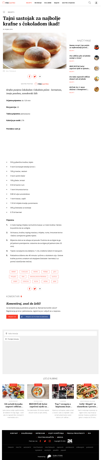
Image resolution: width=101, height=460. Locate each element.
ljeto (54, 272)
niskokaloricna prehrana (38, 276)
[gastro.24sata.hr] (8, 2)
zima (23, 276)
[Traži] (90, 3)
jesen (54, 281)
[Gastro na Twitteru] (45, 441)
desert (15, 281)
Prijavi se (12, 317)
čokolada (24, 272)
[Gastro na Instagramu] (50, 441)
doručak (26, 281)
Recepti (11, 12)
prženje (45, 272)
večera (45, 281)
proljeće (13, 276)
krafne (35, 272)
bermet (14, 272)
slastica (54, 276)
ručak (36, 281)
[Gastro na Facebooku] (40, 441)
